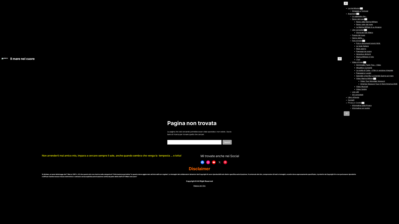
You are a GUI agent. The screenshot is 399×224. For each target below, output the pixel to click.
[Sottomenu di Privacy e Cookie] (362, 103)
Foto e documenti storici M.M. (368, 43)
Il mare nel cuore (22, 59)
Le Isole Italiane (362, 46)
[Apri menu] (340, 58)
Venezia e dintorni (363, 54)
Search (227, 142)
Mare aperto (361, 49)
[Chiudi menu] (346, 3)
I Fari (358, 59)
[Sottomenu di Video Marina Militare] (374, 79)
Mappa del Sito (199, 186)
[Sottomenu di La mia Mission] (361, 8)
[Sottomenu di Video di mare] (364, 62)
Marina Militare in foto (365, 57)
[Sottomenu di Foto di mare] (363, 41)
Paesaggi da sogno (364, 51)
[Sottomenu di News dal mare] (365, 19)
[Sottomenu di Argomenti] (357, 14)
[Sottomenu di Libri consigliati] (365, 30)
